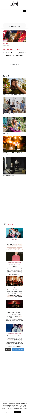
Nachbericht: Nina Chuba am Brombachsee (14, 94)
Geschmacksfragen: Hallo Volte (11, 113)
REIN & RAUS (5, 43)
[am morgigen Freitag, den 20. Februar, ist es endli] (14, 263)
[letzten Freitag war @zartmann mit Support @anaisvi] (14, 311)
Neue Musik (6, 133)
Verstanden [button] (17, 412)
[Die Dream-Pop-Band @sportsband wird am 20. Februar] (14, 335)
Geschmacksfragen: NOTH (9, 175)
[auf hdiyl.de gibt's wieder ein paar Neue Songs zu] (14, 239)
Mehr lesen (23, 412)
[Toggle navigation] (2, 14)
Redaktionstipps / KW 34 (11, 49)
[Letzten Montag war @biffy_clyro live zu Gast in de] (14, 287)
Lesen (5, 59)
